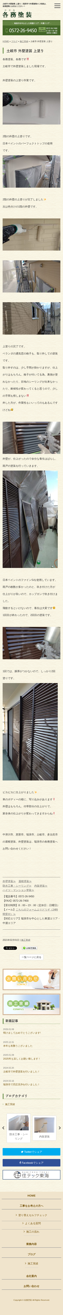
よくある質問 (33, 1223)
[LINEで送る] (29, 947)
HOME (6, 41)
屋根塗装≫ (25, 881)
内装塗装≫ (40, 885)
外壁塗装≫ (9, 881)
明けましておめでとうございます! (22, 1031)
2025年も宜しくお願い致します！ (22, 1057)
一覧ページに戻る (31, 957)
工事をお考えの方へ (31, 1205)
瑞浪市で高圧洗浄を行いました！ (21, 1083)
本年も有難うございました (18, 1044)
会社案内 (31, 1276)
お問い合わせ (31, 1286)
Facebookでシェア (32, 1162)
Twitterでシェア (32, 1151)
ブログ (14, 41)
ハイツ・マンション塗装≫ (18, 890)
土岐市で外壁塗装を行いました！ (21, 1070)
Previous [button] (3, 1128)
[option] (18, 1128)
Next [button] (60, 1128)
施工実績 (24, 41)
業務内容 (31, 1244)
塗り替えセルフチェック (32, 1215)
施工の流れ (32, 1231)
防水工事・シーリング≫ (17, 885)
